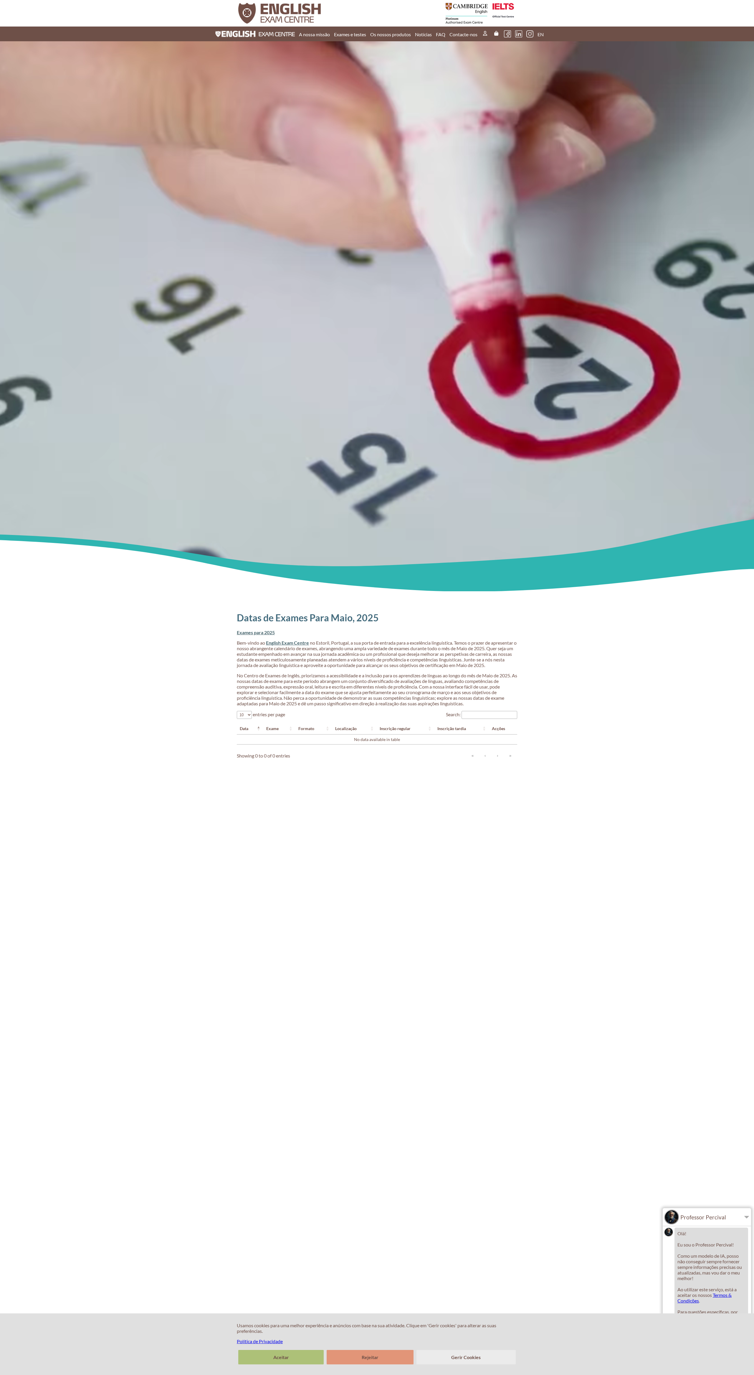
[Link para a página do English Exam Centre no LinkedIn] (518, 34)
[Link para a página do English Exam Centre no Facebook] (507, 34)
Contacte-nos (463, 34)
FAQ (440, 34)
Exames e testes (350, 34)
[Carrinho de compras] (496, 34)
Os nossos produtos (390, 34)
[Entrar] (485, 34)
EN (541, 34)
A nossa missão (314, 34)
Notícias (423, 34)
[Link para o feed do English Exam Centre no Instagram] (529, 34)
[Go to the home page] (308, 13)
